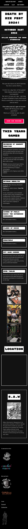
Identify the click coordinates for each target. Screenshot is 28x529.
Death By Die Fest (11, 1)
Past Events (20, 5)
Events (20, 1)
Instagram (4, 507)
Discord (3, 504)
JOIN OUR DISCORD (14, 121)
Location (6, 5)
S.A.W (13, 5)
